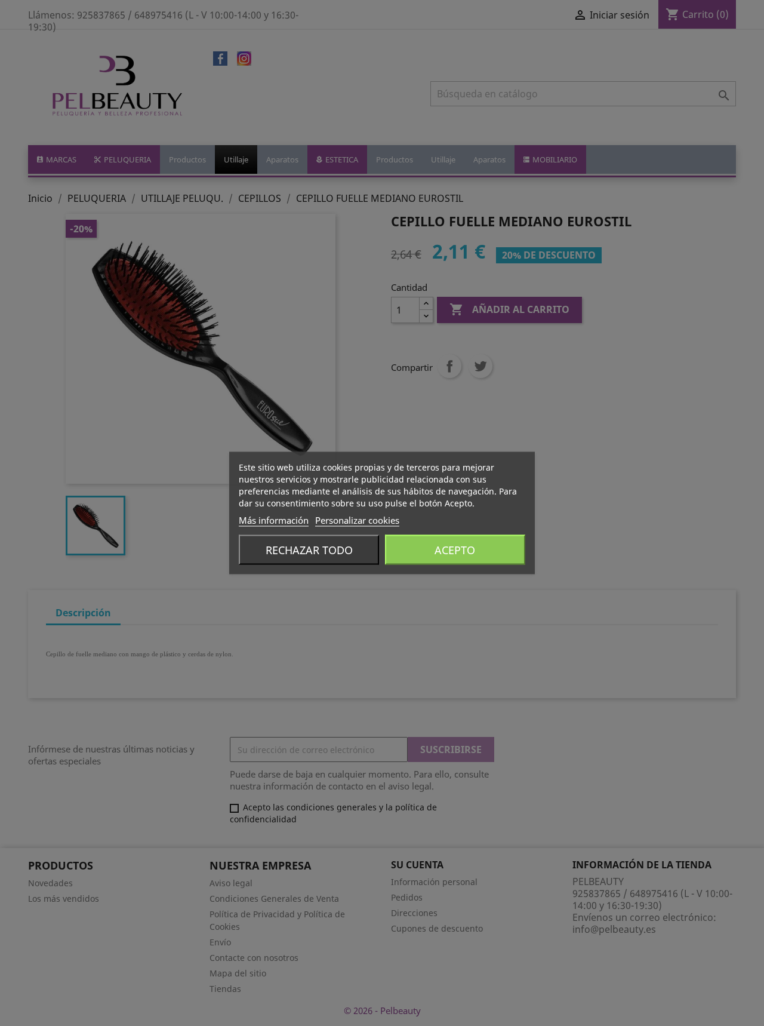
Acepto (455, 550)
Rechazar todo (309, 550)
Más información (274, 520)
